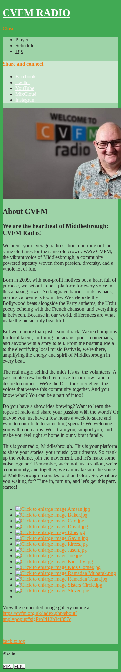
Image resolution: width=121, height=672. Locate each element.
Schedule (24, 45)
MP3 (8, 666)
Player (21, 39)
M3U (19, 666)
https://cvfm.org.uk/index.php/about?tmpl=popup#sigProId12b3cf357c (40, 616)
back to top (14, 641)
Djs (19, 51)
